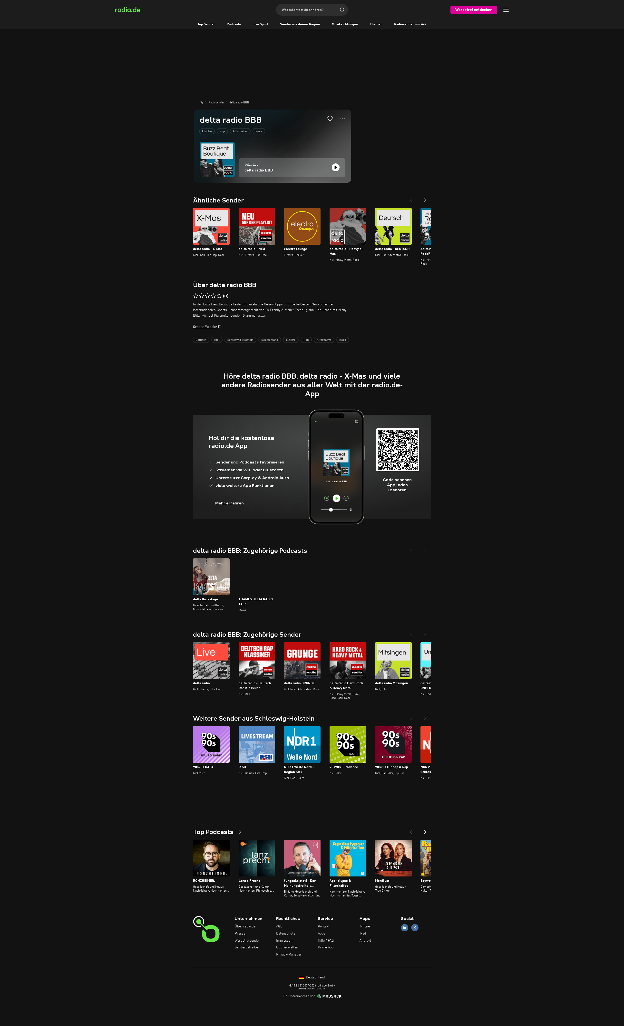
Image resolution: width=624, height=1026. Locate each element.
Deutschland (269, 340)
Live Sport (260, 24)
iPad (363, 933)
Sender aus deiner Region (300, 24)
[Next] (425, 198)
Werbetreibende (247, 940)
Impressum (284, 940)
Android (365, 940)
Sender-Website (205, 327)
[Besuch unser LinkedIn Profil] (405, 927)
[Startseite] (201, 102)
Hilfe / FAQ (326, 940)
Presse (240, 933)
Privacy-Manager (289, 954)
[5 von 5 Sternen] (219, 296)
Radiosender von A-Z (410, 24)
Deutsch (200, 340)
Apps (321, 933)
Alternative (240, 131)
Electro (207, 131)
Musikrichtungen (345, 24)
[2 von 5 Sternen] (202, 296)
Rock (258, 131)
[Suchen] (342, 10)
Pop (222, 131)
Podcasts (234, 24)
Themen (376, 24)
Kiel (217, 340)
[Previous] (411, 198)
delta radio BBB (258, 170)
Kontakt (324, 926)
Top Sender (206, 24)
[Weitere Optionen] (342, 119)
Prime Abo (325, 947)
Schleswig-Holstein (240, 340)
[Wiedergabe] (336, 167)
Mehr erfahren (229, 503)
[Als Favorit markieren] (330, 118)
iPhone (365, 926)
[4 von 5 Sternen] (213, 296)
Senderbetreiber (247, 947)
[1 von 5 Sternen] (196, 296)
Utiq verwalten (287, 947)
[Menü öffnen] (506, 10)
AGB (279, 926)
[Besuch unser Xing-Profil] (415, 927)
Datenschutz (285, 933)
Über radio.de (245, 926)
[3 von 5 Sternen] (207, 296)
